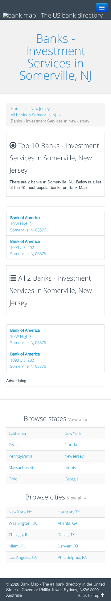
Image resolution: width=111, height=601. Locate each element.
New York (72, 433)
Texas (13, 444)
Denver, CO (68, 546)
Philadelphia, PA (72, 557)
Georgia (71, 479)
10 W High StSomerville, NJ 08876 (28, 224)
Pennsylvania (20, 456)
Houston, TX (69, 512)
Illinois (70, 467)
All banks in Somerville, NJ (33, 115)
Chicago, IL (18, 534)
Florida (70, 444)
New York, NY (20, 512)
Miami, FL (17, 546)
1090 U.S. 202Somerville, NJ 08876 (28, 247)
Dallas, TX (66, 534)
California (17, 433)
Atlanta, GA (67, 523)
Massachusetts (22, 467)
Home (16, 108)
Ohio (13, 479)
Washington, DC (23, 523)
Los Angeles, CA (23, 557)
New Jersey (40, 108)
